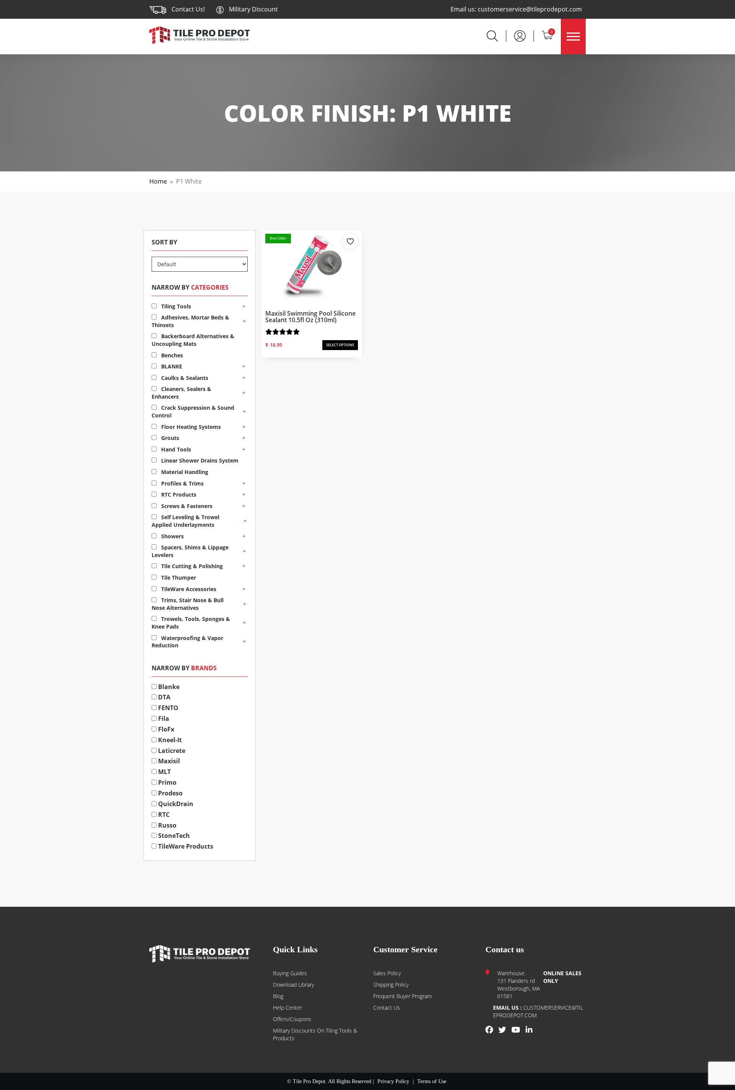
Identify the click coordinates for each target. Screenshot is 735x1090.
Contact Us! (188, 9)
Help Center (287, 1007)
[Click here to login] (520, 35)
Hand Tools (175, 449)
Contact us (386, 1007)
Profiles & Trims (182, 483)
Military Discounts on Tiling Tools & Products (315, 1034)
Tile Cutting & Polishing (191, 566)
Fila (163, 718)
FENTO (167, 708)
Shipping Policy (390, 984)
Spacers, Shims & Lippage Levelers (190, 551)
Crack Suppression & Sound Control (193, 411)
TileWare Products (185, 846)
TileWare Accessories (188, 589)
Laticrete (171, 750)
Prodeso (170, 793)
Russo (166, 825)
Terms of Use (431, 1081)
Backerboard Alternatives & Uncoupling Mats (193, 339)
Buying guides (290, 973)
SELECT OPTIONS (340, 344)
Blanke (168, 687)
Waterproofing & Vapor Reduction (187, 641)
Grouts (169, 438)
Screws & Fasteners (186, 506)
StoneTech (173, 835)
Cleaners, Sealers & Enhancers (181, 392)
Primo (166, 782)
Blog (278, 996)
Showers (172, 536)
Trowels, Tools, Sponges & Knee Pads (191, 622)
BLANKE (171, 366)
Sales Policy (387, 973)
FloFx (165, 729)
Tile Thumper (178, 577)
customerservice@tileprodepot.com (530, 9)
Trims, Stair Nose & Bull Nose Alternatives (188, 603)
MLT (164, 771)
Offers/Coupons (292, 1019)
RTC (163, 814)
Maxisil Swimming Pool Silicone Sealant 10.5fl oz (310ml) (310, 316)
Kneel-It (169, 740)
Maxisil (168, 761)
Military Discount (252, 9)
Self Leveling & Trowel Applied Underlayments (185, 520)
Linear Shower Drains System (199, 460)
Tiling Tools (175, 306)
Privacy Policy (393, 1081)
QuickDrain (175, 804)
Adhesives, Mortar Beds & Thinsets (190, 321)
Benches (171, 355)
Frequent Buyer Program (402, 996)
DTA (163, 697)
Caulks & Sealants (184, 377)
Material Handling (184, 472)
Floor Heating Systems (190, 426)
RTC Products (178, 494)
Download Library (293, 984)
